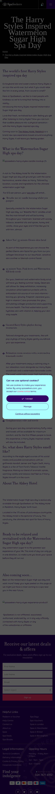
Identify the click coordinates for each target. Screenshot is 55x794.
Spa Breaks (8, 726)
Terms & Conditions (11, 741)
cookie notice (23, 391)
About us (6, 715)
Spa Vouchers (36, 707)
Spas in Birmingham (39, 723)
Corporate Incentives (12, 752)
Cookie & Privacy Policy (13, 748)
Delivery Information (12, 744)
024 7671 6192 (43, 761)
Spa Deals (7, 723)
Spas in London (37, 711)
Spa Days (34, 704)
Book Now (7, 550)
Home (5, 38)
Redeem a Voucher (11, 704)
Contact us (7, 711)
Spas (5, 719)
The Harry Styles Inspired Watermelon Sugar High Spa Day (28, 43)
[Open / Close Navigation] (50, 4)
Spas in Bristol (36, 719)
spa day (31, 180)
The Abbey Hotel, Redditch (31, 118)
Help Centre (8, 707)
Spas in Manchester (39, 715)
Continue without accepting (27, 414)
